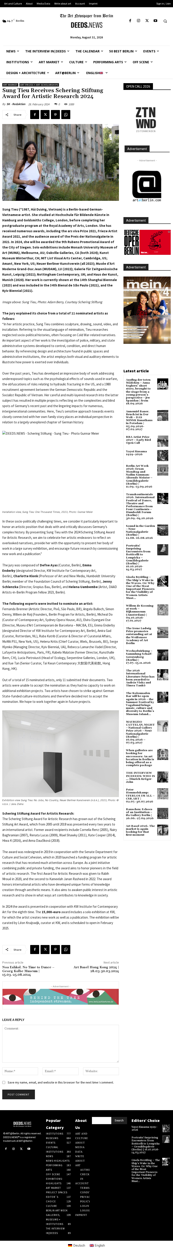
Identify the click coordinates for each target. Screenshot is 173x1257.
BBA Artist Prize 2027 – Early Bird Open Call (138, 440)
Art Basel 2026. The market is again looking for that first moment (140, 830)
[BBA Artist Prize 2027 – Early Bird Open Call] (162, 441)
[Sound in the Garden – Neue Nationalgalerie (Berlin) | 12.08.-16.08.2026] (162, 530)
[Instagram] (139, 21)
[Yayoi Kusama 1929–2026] (162, 455)
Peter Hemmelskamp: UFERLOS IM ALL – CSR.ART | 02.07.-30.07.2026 (140, 795)
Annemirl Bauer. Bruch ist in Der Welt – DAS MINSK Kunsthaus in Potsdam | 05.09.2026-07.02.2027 (139, 420)
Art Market (10, 84)
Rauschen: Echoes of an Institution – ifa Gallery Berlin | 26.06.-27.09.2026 (140, 814)
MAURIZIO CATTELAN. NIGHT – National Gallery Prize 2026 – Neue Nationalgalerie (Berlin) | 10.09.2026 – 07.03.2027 (140, 732)
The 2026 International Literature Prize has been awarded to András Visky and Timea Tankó (140, 678)
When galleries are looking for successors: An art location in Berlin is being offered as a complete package (140, 758)
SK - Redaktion (16, 104)
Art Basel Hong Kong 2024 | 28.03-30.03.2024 (96, 969)
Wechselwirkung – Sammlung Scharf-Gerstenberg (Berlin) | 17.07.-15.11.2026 (139, 657)
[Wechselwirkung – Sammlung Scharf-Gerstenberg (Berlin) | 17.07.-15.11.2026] (162, 655)
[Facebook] (130, 21)
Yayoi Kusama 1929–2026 (136, 453)
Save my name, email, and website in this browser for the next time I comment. (61, 1082)
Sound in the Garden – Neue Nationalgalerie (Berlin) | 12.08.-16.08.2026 (140, 532)
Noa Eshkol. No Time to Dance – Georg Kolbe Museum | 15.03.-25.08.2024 (28, 971)
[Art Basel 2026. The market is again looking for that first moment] (162, 830)
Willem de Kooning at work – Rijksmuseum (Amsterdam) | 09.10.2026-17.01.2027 (139, 613)
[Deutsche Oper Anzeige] (147, 242)
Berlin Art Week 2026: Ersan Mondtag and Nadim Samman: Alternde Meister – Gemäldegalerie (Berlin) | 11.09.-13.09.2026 (139, 476)
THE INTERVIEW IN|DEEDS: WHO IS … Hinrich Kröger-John (140, 777)
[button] (165, 21)
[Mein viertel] (147, 310)
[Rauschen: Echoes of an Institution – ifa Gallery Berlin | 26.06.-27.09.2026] (162, 813)
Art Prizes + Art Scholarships (39, 84)
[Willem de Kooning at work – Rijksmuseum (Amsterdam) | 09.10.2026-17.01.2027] (162, 609)
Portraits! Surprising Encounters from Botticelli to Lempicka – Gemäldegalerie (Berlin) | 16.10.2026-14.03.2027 (138, 557)
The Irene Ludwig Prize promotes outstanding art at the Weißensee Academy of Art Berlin (139, 636)
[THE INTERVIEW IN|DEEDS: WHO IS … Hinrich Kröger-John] (162, 777)
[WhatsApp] (65, 114)
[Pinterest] (55, 114)
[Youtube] (155, 21)
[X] (147, 21)
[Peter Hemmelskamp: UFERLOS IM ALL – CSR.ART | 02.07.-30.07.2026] (162, 793)
